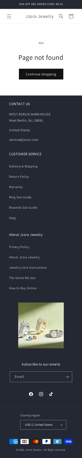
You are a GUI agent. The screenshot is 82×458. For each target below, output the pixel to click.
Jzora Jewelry (34, 449)
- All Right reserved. (54, 449)
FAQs (12, 218)
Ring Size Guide (20, 197)
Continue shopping (41, 74)
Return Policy (19, 176)
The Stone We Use (22, 278)
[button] (9, 16)
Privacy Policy (19, 247)
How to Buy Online (22, 288)
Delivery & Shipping (23, 166)
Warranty (16, 187)
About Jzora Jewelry (24, 257)
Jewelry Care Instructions (28, 267)
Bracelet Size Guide (23, 207)
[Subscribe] (67, 376)
